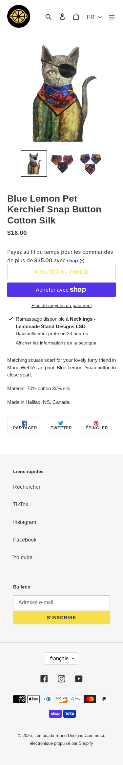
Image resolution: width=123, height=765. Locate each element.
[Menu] (112, 16)
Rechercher (26, 487)
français (59, 658)
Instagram (24, 522)
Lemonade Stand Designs (58, 735)
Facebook (24, 540)
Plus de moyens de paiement (61, 305)
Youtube (22, 557)
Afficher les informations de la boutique (56, 342)
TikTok (20, 504)
